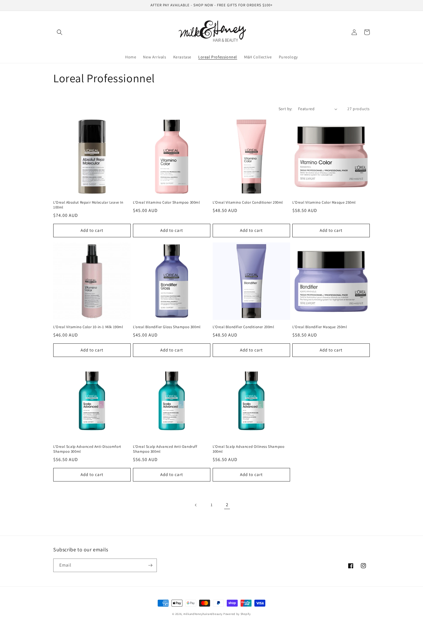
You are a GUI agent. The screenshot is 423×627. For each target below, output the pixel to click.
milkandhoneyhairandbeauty (203, 614)
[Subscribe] (150, 565)
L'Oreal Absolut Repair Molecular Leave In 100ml (88, 205)
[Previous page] (196, 505)
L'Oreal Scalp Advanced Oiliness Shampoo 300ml (248, 449)
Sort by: (285, 108)
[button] (59, 32)
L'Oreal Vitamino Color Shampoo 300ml (166, 202)
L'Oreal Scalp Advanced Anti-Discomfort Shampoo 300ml (87, 449)
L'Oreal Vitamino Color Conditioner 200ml (248, 202)
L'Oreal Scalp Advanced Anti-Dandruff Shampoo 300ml (165, 449)
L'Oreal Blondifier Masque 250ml (319, 327)
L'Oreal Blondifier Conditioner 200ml (243, 327)
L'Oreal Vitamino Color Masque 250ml (324, 202)
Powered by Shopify (237, 614)
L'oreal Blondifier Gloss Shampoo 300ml (167, 327)
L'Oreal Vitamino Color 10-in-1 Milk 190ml (88, 327)
